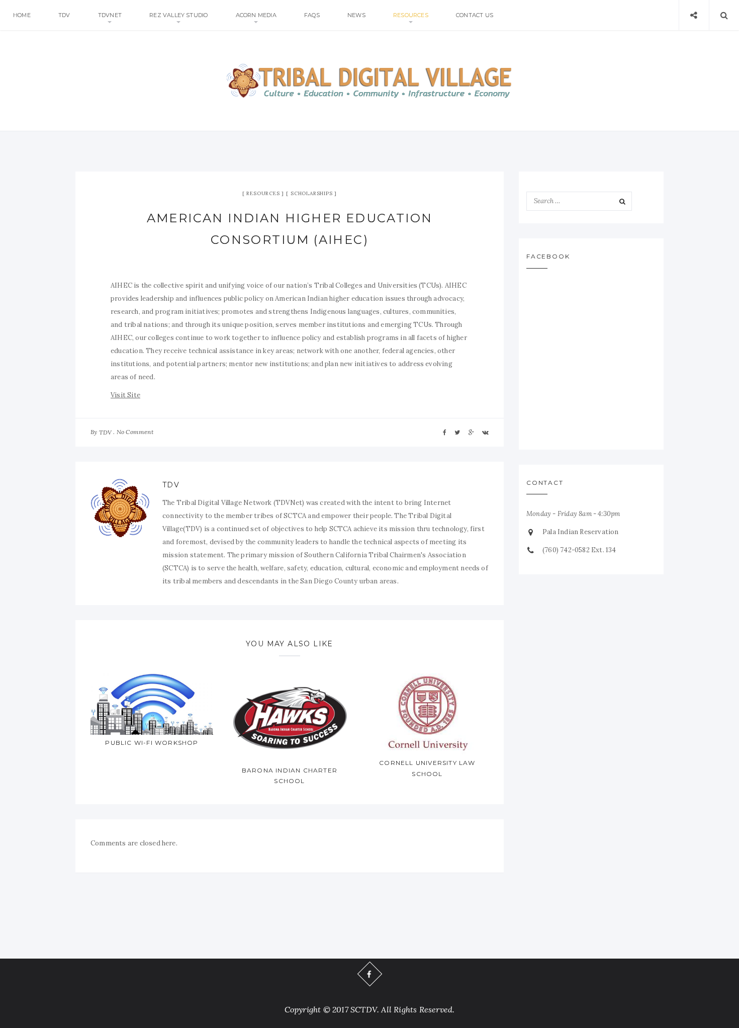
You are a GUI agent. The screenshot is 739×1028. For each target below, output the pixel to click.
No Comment (135, 432)
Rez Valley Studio (178, 15)
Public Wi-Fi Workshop (151, 742)
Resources (410, 15)
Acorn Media (256, 15)
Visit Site (125, 395)
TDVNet (110, 15)
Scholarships (312, 193)
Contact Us (474, 15)
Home (22, 15)
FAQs (312, 15)
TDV (64, 15)
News (356, 15)
